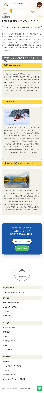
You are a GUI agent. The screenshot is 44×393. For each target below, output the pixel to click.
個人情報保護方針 (9, 374)
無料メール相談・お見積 (11, 302)
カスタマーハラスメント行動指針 (14, 379)
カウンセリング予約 (10, 307)
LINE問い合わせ (22, 248)
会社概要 (6, 361)
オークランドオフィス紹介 (12, 366)
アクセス (6, 370)
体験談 (5, 336)
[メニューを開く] (39, 5)
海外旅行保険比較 (9, 341)
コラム (5, 345)
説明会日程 (7, 316)
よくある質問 (7, 349)
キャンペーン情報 (9, 327)
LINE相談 (6, 311)
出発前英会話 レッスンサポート (13, 292)
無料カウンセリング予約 (22, 241)
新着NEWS (6, 332)
